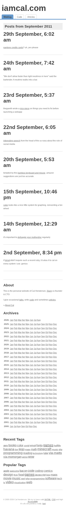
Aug (39, 320)
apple (6, 470)
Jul (35, 320)
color (20, 445)
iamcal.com (24, 8)
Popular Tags (14, 465)
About (8, 285)
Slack (49, 291)
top (44, 504)
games (48, 445)
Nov (51, 324)
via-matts (55, 453)
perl (23, 478)
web (29, 482)
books (12, 445)
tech (59, 478)
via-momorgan (12, 456)
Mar (19, 320)
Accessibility (33, 502)
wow (31, 456)
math (34, 449)
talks (21, 300)
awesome (14, 471)
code (31, 300)
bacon (23, 470)
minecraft (44, 449)
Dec (55, 324)
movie (7, 478)
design (8, 474)
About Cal (9, 305)
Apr (23, 320)
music (55, 449)
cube (5, 205)
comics (48, 470)
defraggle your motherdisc (30, 237)
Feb (15, 320)
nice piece (24, 108)
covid (26, 445)
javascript (40, 474)
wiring (25, 457)
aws (5, 445)
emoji (33, 445)
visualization (20, 482)
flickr (16, 475)
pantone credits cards (13, 47)
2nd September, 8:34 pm (32, 252)
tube (45, 453)
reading (27, 453)
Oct (46, 324)
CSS (54, 499)
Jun (31, 320)
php (60, 449)
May (27, 320)
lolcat (7, 260)
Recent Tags (14, 439)
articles (52, 300)
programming (13, 453)
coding (39, 470)
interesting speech (11, 141)
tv (4, 482)
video (10, 482)
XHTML (48, 499)
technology (38, 453)
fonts (39, 445)
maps (27, 449)
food (21, 474)
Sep (43, 324)
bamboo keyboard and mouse (31, 173)
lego (22, 449)
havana (8, 449)
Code (19, 17)
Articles (31, 17)
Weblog (8, 17)
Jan (11, 320)
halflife (57, 445)
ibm (16, 449)
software (51, 478)
